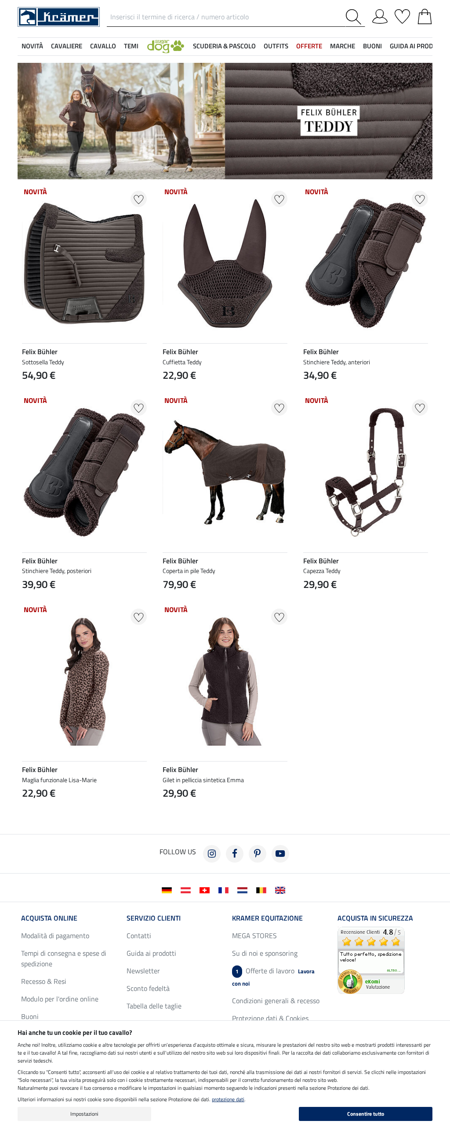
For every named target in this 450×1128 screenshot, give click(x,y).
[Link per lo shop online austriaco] (187, 889)
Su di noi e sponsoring (265, 953)
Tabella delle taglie (154, 1006)
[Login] (380, 15)
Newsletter (143, 970)
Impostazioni (84, 1114)
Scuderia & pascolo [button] (224, 46)
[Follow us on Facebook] (234, 854)
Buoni (30, 1016)
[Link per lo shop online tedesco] (168, 889)
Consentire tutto (365, 1114)
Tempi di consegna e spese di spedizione (63, 958)
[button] (166, 46)
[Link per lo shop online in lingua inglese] (282, 889)
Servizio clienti (154, 918)
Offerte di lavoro (273, 976)
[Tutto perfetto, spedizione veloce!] (371, 959)
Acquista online (49, 918)
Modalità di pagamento (55, 935)
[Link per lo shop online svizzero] (206, 889)
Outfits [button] (276, 46)
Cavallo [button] (103, 46)
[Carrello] (424, 15)
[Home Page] (59, 16)
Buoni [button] (372, 46)
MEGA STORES (254, 935)
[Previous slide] (310, 605)
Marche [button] (342, 46)
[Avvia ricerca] (355, 17)
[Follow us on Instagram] (212, 854)
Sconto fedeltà (148, 988)
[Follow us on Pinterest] (257, 854)
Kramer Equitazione (267, 918)
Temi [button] (131, 46)
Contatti (139, 935)
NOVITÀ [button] (32, 46)
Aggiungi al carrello (365, 627)
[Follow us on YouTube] (280, 854)
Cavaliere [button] (66, 46)
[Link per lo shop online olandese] (244, 889)
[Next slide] (421, 605)
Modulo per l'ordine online (59, 999)
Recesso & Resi (43, 981)
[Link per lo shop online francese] (225, 889)
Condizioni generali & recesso (275, 1000)
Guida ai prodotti (151, 953)
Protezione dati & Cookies (270, 1018)
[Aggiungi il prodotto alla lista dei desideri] (139, 199)
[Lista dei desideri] (402, 15)
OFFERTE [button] (309, 46)
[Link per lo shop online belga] (263, 889)
